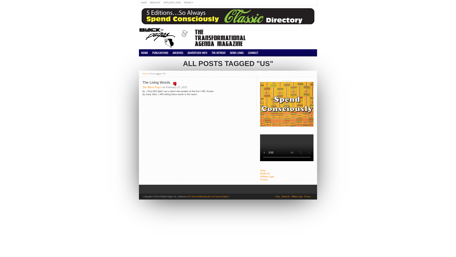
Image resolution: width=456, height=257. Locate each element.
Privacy (188, 2)
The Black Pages (152, 87)
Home (144, 53)
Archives (178, 53)
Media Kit (155, 2)
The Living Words (156, 82)
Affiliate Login (172, 2)
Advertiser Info (197, 53)
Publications (160, 53)
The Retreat (219, 53)
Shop (144, 2)
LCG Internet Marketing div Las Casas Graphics (208, 196)
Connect (253, 53)
